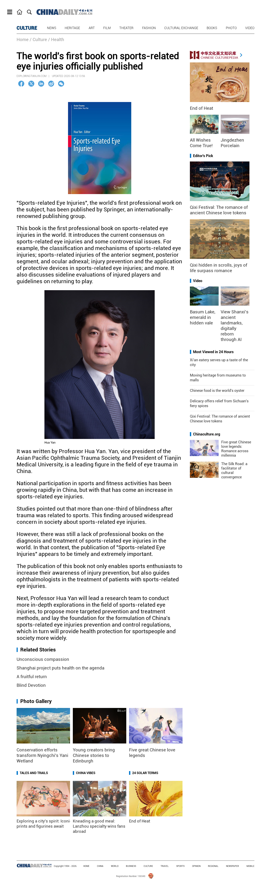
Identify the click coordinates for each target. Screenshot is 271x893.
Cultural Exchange (181, 28)
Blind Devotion (31, 685)
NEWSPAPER (232, 866)
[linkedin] (41, 84)
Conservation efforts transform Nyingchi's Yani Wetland (42, 755)
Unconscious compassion (43, 659)
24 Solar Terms (145, 773)
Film (107, 28)
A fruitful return (32, 676)
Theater (126, 28)
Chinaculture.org (206, 434)
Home (23, 39)
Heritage (72, 28)
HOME (86, 866)
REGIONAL (213, 866)
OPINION (196, 866)
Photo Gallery (36, 701)
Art (92, 28)
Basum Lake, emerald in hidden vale (202, 317)
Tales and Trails (34, 773)
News (51, 28)
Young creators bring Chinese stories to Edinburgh (94, 755)
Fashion (149, 28)
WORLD (115, 866)
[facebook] (21, 84)
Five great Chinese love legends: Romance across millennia (236, 449)
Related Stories (38, 650)
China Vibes (85, 773)
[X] (31, 84)
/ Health (56, 39)
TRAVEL (165, 866)
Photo (231, 28)
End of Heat (139, 821)
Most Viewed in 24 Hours (213, 352)
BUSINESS (131, 866)
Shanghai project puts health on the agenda (60, 668)
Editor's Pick (203, 156)
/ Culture (38, 39)
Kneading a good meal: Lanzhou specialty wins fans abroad (99, 826)
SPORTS (180, 866)
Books (212, 28)
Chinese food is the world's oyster (217, 390)
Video (249, 28)
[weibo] (51, 84)
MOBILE (250, 866)
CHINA (100, 866)
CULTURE (27, 28)
